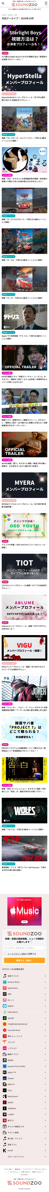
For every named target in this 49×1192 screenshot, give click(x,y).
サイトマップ (27, 1169)
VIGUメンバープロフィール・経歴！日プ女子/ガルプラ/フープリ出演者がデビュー (23, 668)
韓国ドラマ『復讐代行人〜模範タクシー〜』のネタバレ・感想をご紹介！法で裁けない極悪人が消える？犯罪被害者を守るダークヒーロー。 (24, 423)
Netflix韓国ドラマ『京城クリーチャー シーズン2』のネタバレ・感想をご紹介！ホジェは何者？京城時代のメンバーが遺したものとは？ (24, 379)
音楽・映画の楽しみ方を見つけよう (24, 1179)
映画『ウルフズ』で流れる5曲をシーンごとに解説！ (23, 829)
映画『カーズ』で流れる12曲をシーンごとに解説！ (23, 298)
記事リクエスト (37, 1172)
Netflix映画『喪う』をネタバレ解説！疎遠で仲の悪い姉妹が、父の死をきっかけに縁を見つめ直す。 (24, 464)
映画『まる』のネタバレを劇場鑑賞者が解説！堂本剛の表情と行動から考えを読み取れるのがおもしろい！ (24, 180)
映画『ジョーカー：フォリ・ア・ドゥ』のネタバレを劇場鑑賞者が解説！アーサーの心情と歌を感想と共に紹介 (24, 708)
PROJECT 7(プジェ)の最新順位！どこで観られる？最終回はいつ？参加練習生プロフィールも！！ (24, 749)
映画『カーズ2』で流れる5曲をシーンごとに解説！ (23, 260)
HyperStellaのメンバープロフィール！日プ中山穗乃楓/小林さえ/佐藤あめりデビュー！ (23, 98)
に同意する (21, 953)
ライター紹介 (8, 1169)
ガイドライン (14, 1172)
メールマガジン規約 (16, 953)
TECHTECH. (24, 1175)
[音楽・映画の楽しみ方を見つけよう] (24, 4)
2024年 (10, 15)
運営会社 (17, 1169)
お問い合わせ (25, 1172)
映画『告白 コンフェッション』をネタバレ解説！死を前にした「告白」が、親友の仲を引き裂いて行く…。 (24, 790)
